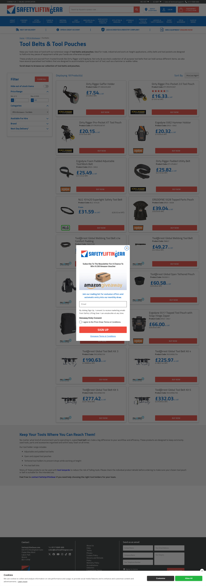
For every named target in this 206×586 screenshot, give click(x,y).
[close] (202, 571)
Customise (160, 578)
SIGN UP (103, 329)
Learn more (22, 581)
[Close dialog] (127, 248)
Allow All (188, 578)
